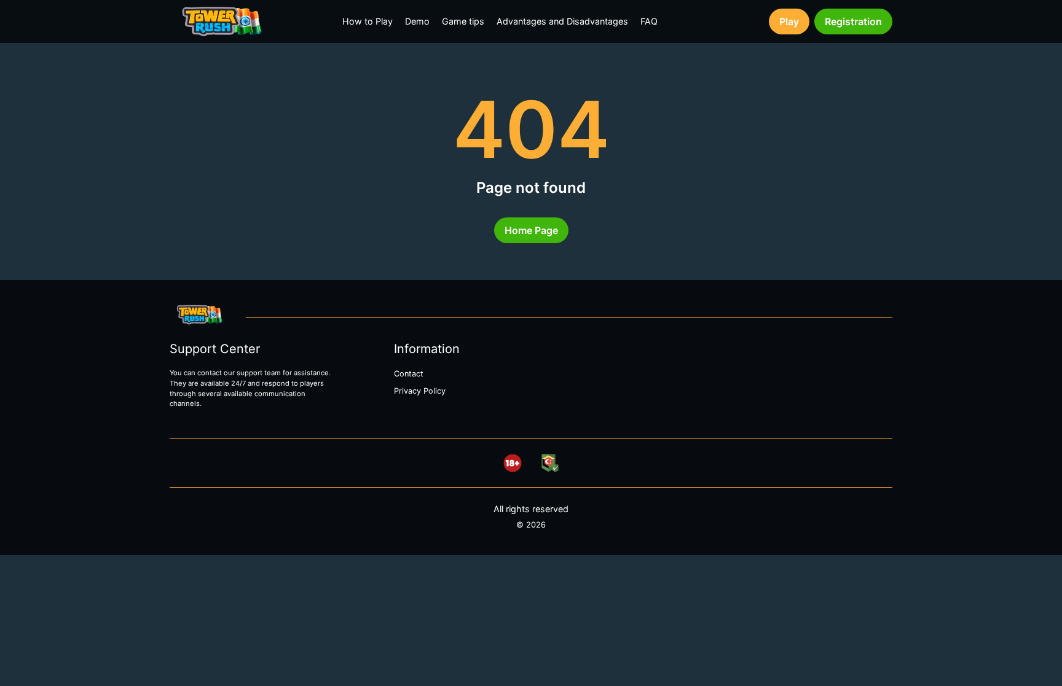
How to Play (367, 21)
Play (789, 21)
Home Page (531, 230)
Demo (417, 21)
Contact (408, 373)
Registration (853, 21)
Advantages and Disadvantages (562, 21)
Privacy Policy (420, 391)
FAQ (649, 21)
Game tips (463, 21)
